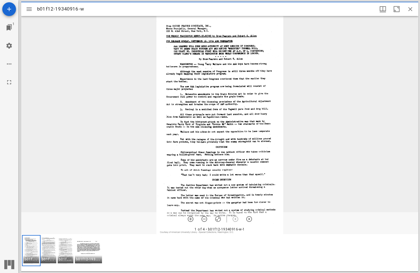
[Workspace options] (9, 64)
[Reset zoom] (218, 219)
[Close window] (410, 9)
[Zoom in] (190, 219)
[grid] (219, 252)
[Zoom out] (204, 219)
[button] (31, 250)
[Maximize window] (396, 9)
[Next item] (249, 219)
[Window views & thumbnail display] (383, 9)
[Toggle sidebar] (29, 9)
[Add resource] (9, 9)
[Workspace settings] (9, 46)
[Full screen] (9, 82)
